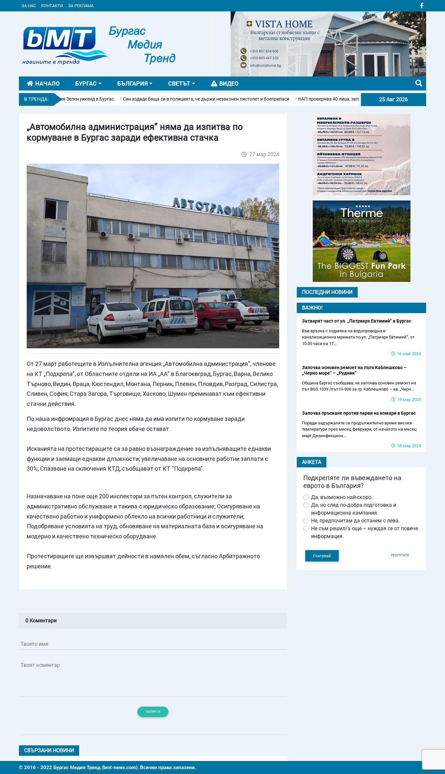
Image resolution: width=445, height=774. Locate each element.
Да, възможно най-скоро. (342, 497)
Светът (179, 83)
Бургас (86, 83)
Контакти (52, 5)
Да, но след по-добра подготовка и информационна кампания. (353, 509)
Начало (47, 83)
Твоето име (34, 644)
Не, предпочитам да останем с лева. (355, 521)
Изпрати (153, 712)
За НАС (29, 5)
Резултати (400, 555)
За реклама (80, 5)
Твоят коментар (40, 665)
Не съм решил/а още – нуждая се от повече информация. (364, 532)
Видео (228, 83)
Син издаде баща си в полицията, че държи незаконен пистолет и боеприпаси (184, 99)
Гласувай (322, 555)
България (132, 83)
